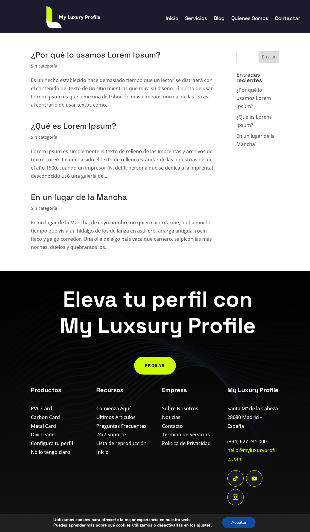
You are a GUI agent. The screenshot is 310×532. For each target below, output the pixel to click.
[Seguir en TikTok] (235, 478)
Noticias (171, 417)
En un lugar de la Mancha (79, 197)
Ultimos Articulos (116, 417)
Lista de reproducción (121, 443)
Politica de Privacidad (186, 443)
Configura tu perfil (52, 443)
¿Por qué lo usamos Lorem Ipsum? (95, 55)
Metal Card (43, 426)
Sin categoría (44, 66)
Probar (155, 365)
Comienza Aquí (113, 408)
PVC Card (41, 408)
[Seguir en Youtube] (254, 478)
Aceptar (238, 522)
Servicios (196, 18)
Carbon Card (45, 417)
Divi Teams (43, 434)
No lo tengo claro (50, 452)
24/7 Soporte (111, 434)
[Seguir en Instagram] (235, 497)
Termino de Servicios (186, 434)
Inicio (172, 18)
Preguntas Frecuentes (121, 426)
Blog (219, 18)
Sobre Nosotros (180, 408)
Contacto (172, 426)
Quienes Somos (249, 18)
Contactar (287, 18)
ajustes (204, 525)
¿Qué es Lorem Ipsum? (73, 126)
